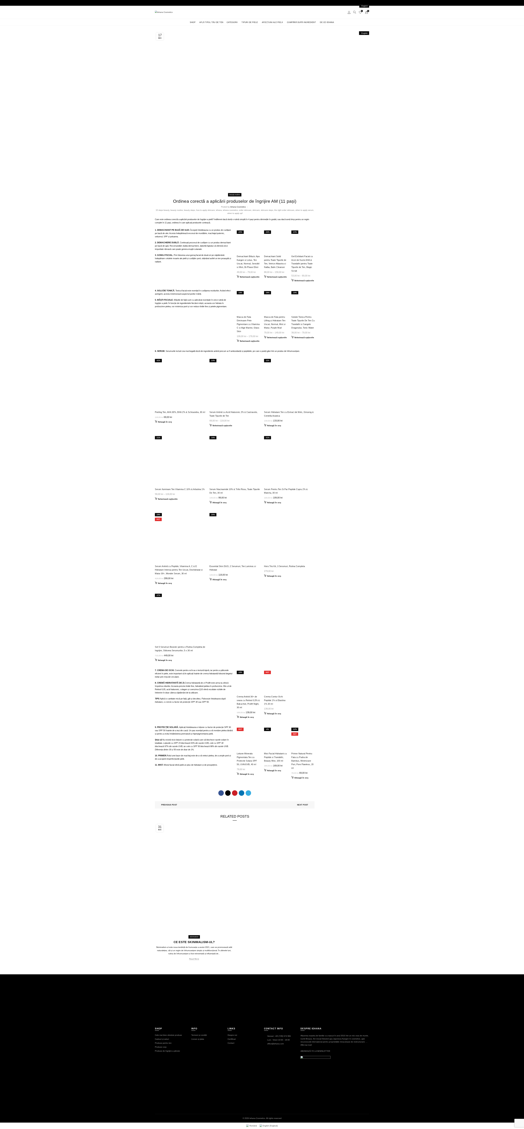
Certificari (232, 1039)
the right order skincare (284, 210)
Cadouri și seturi (162, 1039)
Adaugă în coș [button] (165, 422)
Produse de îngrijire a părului (167, 1051)
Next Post (302, 805)
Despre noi (232, 1035)
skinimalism (194, 937)
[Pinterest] (234, 793)
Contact (231, 1043)
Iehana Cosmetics (257, 1118)
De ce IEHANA (327, 22)
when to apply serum (304, 210)
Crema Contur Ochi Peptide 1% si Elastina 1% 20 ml (274, 700)
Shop (192, 22)
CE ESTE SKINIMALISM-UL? (194, 942)
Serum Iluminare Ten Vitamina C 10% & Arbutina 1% (180, 489)
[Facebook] (221, 793)
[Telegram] (248, 793)
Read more (194, 959)
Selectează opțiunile (249, 277)
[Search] (354, 12)
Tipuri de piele (250, 22)
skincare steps (267, 210)
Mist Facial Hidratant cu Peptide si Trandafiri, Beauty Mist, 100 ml (275, 757)
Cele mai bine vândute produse (168, 1035)
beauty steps (189, 210)
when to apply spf (234, 213)
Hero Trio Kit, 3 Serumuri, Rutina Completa (284, 566)
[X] (228, 793)
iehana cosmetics (230, 210)
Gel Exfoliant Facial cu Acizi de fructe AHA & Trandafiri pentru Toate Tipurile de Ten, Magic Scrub (302, 263)
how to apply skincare (205, 210)
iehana (219, 210)
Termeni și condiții (199, 1035)
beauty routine (234, 195)
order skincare (245, 210)
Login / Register (349, 12)
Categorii (232, 22)
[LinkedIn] (241, 793)
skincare (256, 210)
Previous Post (169, 805)
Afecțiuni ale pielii (272, 22)
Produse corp (160, 1047)
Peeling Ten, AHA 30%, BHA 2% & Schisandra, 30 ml (180, 412)
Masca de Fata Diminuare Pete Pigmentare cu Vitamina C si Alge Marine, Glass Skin (248, 324)
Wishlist (361, 11)
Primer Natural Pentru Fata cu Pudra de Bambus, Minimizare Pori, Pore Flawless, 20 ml (302, 760)
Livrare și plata (197, 1039)
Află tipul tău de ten (211, 22)
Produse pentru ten (163, 1043)
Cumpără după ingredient (301, 22)
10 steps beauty (162, 210)
